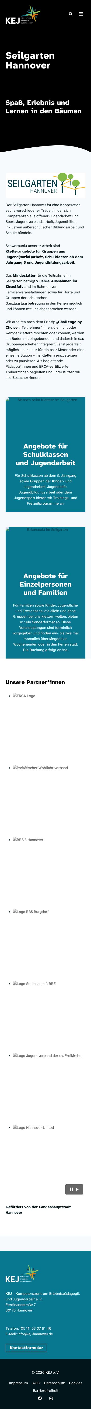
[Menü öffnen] (81, 13)
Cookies (75, 1382)
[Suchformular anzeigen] (70, 14)
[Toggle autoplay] (74, 1189)
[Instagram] (51, 1398)
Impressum (18, 1382)
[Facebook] (40, 1398)
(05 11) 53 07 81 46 (35, 1328)
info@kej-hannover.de (35, 1333)
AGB (36, 1382)
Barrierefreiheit (45, 1390)
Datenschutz (54, 1382)
